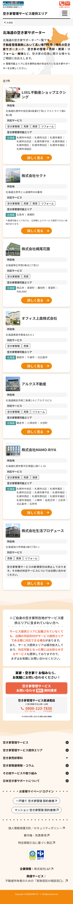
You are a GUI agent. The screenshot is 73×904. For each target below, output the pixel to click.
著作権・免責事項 (35, 835)
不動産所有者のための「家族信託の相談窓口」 (35, 880)
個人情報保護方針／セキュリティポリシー (35, 828)
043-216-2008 (46, 716)
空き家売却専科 (13, 758)
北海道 (9, 22)
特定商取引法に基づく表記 (35, 842)
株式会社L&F (42, 869)
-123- (38, 709)
